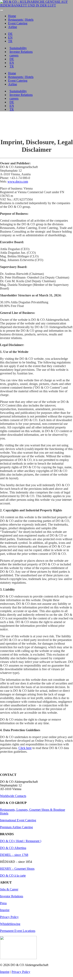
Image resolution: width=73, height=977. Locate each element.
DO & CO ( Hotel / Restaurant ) (20, 841)
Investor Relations (21, 51)
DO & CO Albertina (13, 848)
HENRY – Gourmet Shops (17, 868)
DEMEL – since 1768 (14, 855)
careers (14, 55)
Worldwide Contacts (13, 796)
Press (3, 903)
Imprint (4, 910)
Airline (12, 27)
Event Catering (17, 23)
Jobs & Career (9, 889)
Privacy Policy (9, 917)
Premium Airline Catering (16, 827)
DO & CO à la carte (13, 875)
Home (12, 16)
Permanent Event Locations (17, 931)
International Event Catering (18, 820)
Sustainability (18, 48)
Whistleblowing (10, 924)
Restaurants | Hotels (20, 19)
